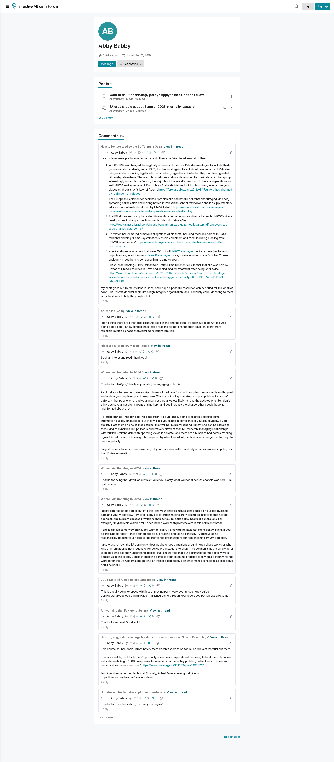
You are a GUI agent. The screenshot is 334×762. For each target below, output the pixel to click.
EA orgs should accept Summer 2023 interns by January (152, 106)
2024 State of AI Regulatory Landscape (128, 579)
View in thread (173, 146)
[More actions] (231, 96)
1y (126, 316)
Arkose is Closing (113, 311)
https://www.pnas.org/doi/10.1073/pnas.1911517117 (173, 665)
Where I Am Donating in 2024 (121, 372)
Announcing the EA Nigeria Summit (124, 610)
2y (126, 585)
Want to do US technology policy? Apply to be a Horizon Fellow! (156, 95)
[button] (102, 152)
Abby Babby (116, 98)
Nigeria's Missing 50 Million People (125, 345)
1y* (130, 152)
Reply (104, 300)
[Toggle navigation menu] (7, 6)
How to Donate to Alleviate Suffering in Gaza (131, 146)
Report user (232, 736)
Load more (105, 117)
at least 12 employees (158, 255)
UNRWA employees (182, 251)
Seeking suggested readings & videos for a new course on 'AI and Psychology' (155, 637)
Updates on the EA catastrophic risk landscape (133, 692)
